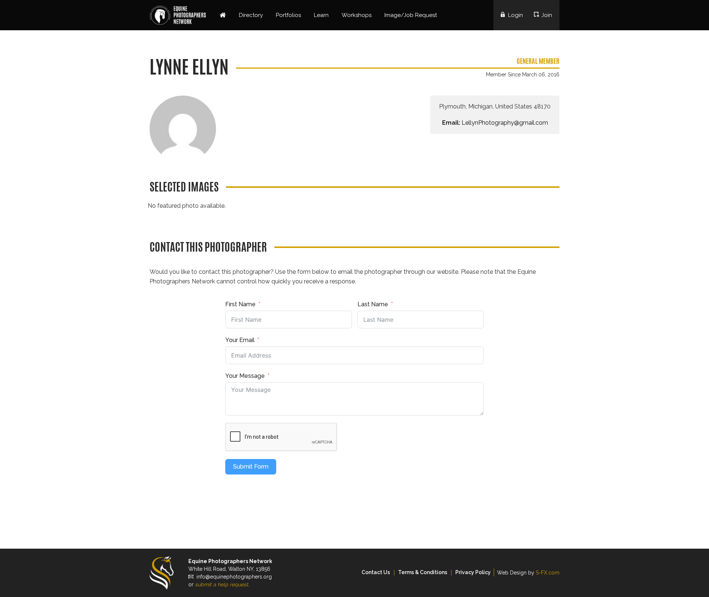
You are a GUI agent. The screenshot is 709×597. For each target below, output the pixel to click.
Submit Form (250, 466)
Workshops (356, 15)
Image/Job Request (410, 15)
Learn (321, 15)
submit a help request (221, 584)
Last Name (372, 304)
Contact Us (376, 572)
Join (546, 15)
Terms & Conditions (422, 572)
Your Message (245, 375)
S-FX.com (547, 573)
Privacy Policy (473, 572)
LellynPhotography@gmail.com (505, 122)
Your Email (239, 340)
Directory (251, 15)
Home (223, 15)
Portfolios (288, 15)
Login (515, 15)
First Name (240, 304)
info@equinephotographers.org (234, 577)
